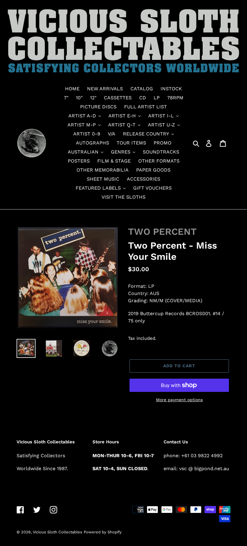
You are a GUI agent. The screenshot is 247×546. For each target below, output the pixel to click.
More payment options (179, 399)
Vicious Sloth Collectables (57, 532)
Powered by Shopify (103, 532)
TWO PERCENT (162, 231)
